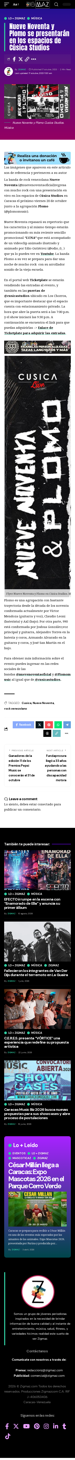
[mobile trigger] (7, 4)
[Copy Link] (27, 59)
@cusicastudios (47, 679)
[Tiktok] (7, 1436)
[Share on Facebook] (14, 59)
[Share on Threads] (47, 733)
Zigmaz (42, 1158)
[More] (34, 59)
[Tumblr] (64, 1426)
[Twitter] (16, 1426)
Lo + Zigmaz (16, 18)
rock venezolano (15, 708)
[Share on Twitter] (21, 59)
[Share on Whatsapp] (58, 724)
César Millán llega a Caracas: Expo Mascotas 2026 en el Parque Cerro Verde (36, 1175)
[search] (56, 4)
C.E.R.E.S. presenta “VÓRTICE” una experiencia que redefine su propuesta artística (36, 1042)
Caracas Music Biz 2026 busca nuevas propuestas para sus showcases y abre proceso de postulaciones (37, 1113)
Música (36, 18)
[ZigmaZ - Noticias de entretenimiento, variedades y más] (37, 4)
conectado (45, 804)
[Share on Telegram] (67, 724)
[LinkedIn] (55, 1426)
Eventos (18, 1153)
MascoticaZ (21, 1158)
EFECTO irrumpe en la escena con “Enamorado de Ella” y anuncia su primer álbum (32, 903)
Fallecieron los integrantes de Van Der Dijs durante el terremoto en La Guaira (36, 972)
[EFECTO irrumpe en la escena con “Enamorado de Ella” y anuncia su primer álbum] (37, 870)
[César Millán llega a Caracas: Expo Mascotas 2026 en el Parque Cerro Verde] (37, 1209)
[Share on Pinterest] (49, 724)
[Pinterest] (37, 1426)
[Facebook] (7, 1426)
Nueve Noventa (43, 703)
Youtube (47, 254)
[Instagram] (46, 1426)
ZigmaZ (22, 69)
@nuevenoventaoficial (33, 674)
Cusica (26, 703)
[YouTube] (26, 1426)
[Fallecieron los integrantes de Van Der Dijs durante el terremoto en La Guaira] (37, 942)
